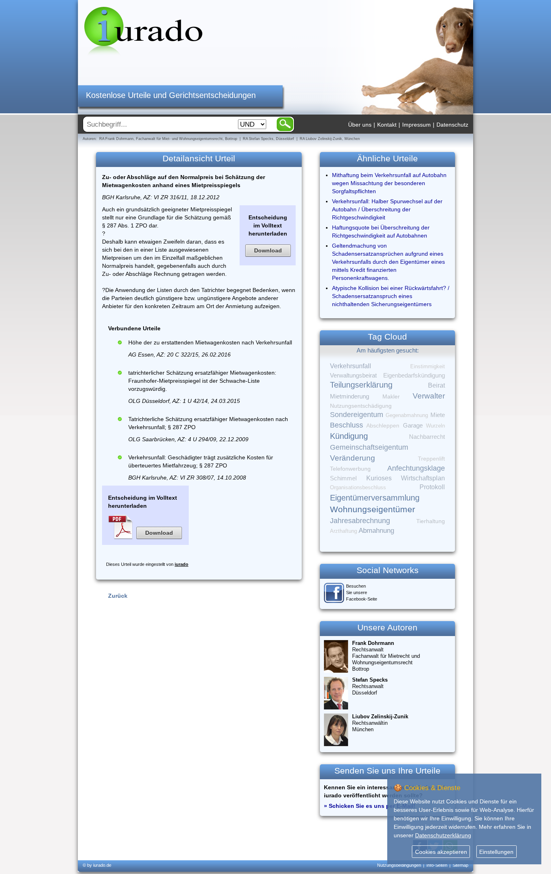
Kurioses (379, 478)
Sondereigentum (356, 415)
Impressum (416, 124)
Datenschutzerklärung (443, 835)
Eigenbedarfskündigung (414, 375)
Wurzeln (435, 426)
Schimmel (343, 478)
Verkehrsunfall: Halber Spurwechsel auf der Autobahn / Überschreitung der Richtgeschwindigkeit (387, 209)
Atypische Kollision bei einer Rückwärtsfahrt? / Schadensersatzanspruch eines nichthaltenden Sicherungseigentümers (390, 296)
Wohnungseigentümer (372, 509)
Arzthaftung (343, 531)
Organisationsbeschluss (358, 487)
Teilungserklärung (361, 384)
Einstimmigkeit (427, 366)
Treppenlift (431, 459)
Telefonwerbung (350, 468)
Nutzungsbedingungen (399, 865)
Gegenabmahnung (407, 415)
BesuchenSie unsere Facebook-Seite (361, 592)
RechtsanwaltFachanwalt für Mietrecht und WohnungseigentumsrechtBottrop (386, 656)
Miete (437, 415)
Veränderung (352, 458)
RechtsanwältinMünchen (380, 722)
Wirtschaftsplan (423, 478)
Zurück (117, 595)
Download (268, 250)
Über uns (360, 124)
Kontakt (387, 124)
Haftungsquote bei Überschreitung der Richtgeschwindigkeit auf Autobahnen (381, 231)
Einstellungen (496, 852)
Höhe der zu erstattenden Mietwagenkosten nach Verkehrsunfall (210, 342)
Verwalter (429, 396)
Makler (391, 396)
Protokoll (432, 487)
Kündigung (349, 436)
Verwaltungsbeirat (353, 375)
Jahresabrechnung (360, 521)
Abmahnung (376, 530)
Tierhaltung (430, 521)
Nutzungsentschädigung (361, 406)
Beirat (436, 385)
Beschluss (346, 425)
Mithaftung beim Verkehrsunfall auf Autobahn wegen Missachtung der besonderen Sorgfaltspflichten (389, 183)
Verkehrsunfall (350, 365)
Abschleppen (382, 426)
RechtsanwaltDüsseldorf (370, 686)
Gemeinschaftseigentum (369, 447)
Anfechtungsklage (416, 468)
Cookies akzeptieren (441, 852)
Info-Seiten (436, 865)
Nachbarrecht (427, 437)
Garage (413, 425)
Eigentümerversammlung (375, 497)
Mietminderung (349, 396)
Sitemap (460, 865)
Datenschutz (452, 124)
